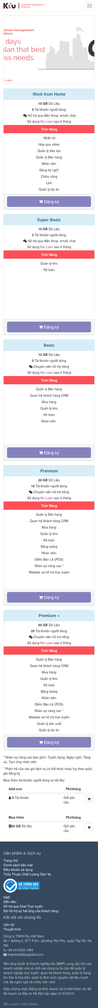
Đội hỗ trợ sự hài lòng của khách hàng (30, 910)
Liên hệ (8, 924)
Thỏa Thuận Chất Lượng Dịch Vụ (27, 874)
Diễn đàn (9, 901)
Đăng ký (51, 201)
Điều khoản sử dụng (18, 869)
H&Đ (6, 897)
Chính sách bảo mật (18, 865)
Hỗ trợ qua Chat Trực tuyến (23, 906)
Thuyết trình (12, 929)
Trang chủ (10, 860)
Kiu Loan (46, 121)
